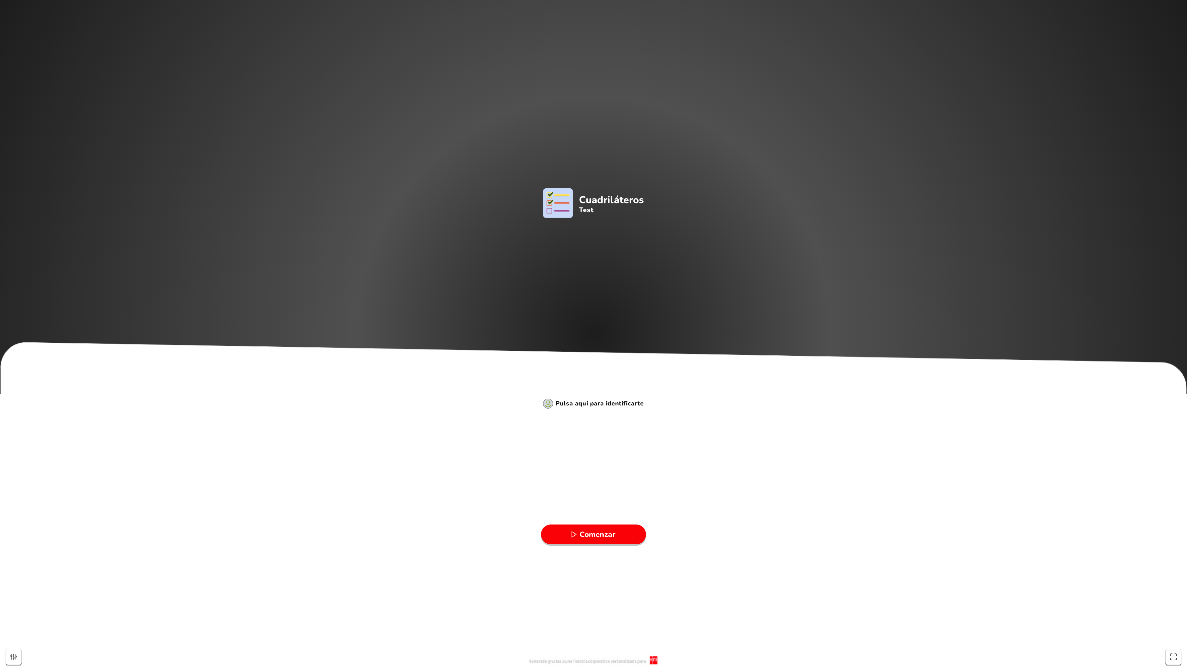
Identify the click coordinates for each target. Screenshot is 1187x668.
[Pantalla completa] (1173, 657)
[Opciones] (14, 657)
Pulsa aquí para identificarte (599, 403)
